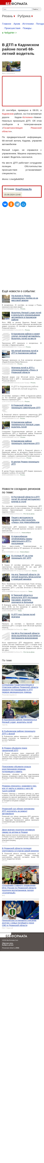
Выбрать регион (7, 945)
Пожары (27, 28)
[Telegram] (17, 204)
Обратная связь (7, 943)
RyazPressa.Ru (23, 189)
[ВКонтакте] (5, 204)
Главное (6, 23)
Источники (28, 23)
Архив (16, 23)
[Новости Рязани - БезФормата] (14, 3)
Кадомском (8, 114)
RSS (17, 948)
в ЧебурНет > (9, 32)
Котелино (28, 117)
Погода (40, 23)
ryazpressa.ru (10, 73)
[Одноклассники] (11, 204)
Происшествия (12, 28)
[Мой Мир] (23, 204)
